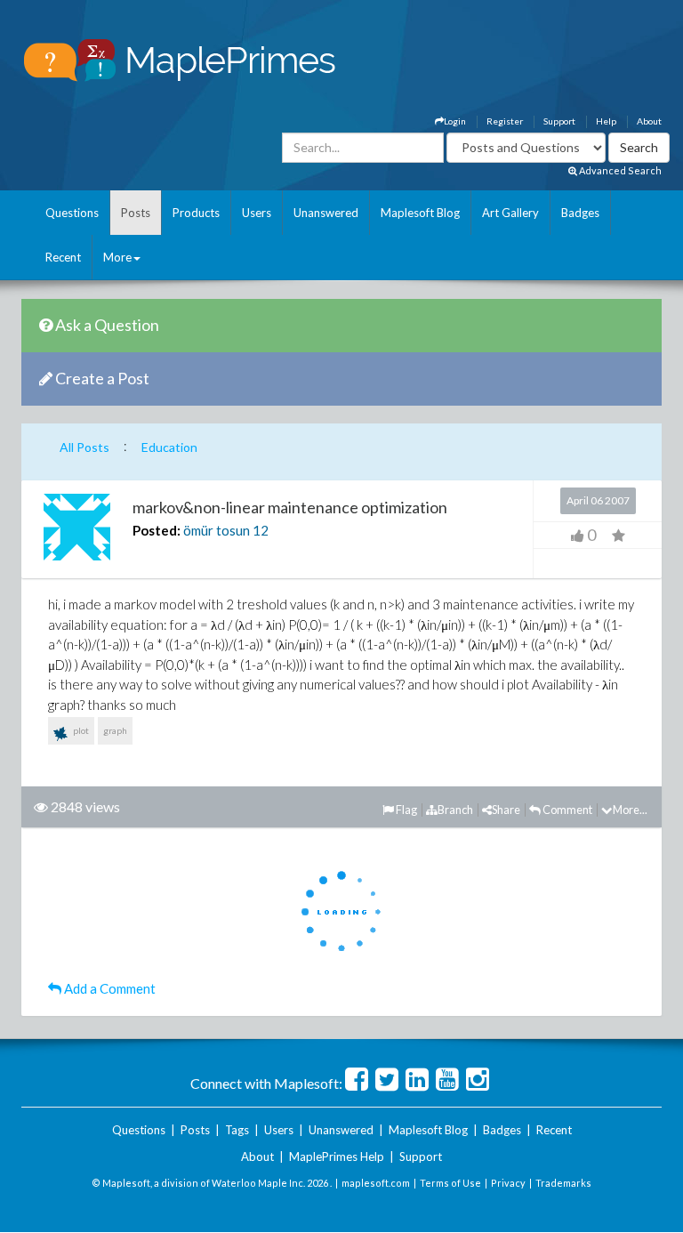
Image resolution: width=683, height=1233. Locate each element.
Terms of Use (450, 1183)
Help (606, 121)
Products (196, 213)
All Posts (84, 447)
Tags (237, 1130)
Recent (63, 257)
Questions (72, 213)
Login (455, 121)
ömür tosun (216, 530)
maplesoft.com (376, 1183)
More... (630, 809)
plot (80, 730)
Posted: (157, 530)
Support (559, 121)
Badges (580, 213)
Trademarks (563, 1183)
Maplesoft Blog (420, 213)
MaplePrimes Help (336, 1156)
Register (504, 121)
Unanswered (325, 213)
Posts (135, 213)
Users (256, 213)
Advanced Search (619, 170)
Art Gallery (510, 213)
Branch (455, 809)
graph (115, 730)
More (117, 257)
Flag (405, 809)
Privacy (508, 1183)
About (649, 121)
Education (169, 447)
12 (261, 530)
